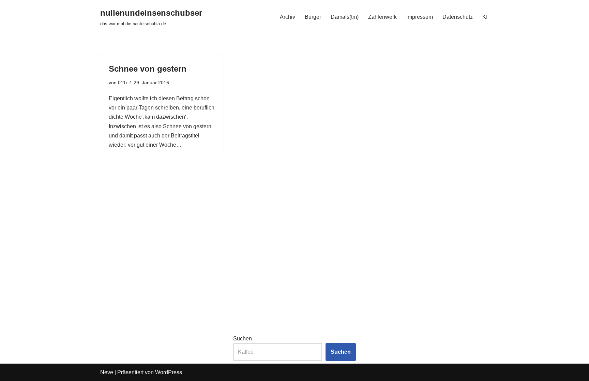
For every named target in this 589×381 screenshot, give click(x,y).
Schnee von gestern (147, 68)
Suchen (242, 338)
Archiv (287, 17)
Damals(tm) (345, 17)
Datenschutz (457, 17)
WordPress (168, 372)
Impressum (419, 17)
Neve (106, 372)
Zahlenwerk (382, 17)
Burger (313, 17)
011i (122, 82)
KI (484, 17)
